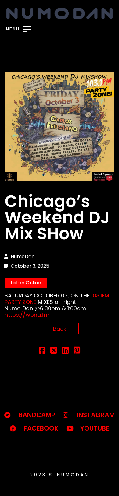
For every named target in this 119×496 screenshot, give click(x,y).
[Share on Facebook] (42, 351)
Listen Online (26, 282)
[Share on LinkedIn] (65, 351)
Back (59, 328)
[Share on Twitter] (54, 351)
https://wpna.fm (27, 314)
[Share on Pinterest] (77, 351)
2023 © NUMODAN (59, 475)
